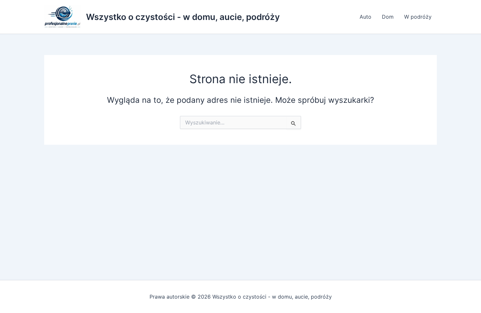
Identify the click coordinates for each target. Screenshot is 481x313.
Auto (365, 16)
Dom (388, 16)
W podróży (418, 16)
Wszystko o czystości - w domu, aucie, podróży (183, 17)
